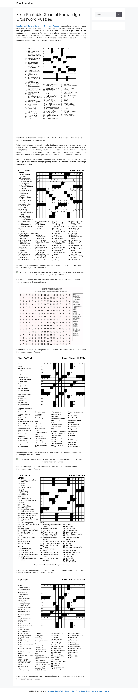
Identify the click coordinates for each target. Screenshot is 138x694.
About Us (51, 691)
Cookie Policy (59, 691)
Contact (106, 691)
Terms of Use (80, 691)
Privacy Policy (70, 691)
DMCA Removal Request (94, 691)
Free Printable (24, 3)
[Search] (119, 14)
